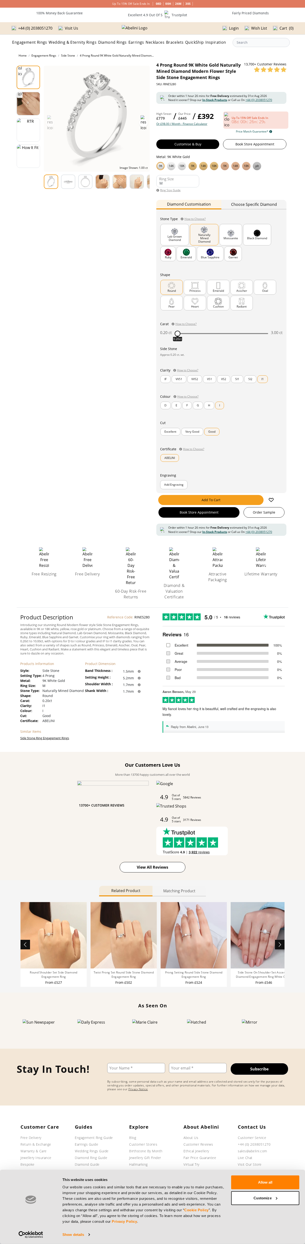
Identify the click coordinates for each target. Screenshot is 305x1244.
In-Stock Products (214, 100)
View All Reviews (152, 867)
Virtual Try (191, 1164)
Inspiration (215, 42)
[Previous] (25, 944)
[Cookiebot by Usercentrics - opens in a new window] (31, 1234)
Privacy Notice (138, 1089)
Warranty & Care (33, 1151)
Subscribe (259, 1069)
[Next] (280, 944)
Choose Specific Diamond (254, 204)
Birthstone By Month (146, 1151)
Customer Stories (143, 1144)
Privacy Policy (124, 1221)
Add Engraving (173, 485)
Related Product (125, 890)
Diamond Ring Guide (91, 1157)
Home (23, 55)
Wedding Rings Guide (92, 1151)
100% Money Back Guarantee (59, 13)
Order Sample (264, 512)
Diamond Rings (112, 42)
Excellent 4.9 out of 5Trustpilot (157, 15)
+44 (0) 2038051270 (258, 100)
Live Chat (245, 1157)
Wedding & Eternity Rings (73, 42)
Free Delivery (30, 1137)
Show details (73, 1235)
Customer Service (252, 1137)
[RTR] (28, 130)
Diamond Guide (87, 1164)
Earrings (136, 42)
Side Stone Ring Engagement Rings (44, 738)
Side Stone (68, 55)
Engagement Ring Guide (94, 1137)
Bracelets (175, 42)
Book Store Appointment (254, 144)
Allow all (265, 1182)
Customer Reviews (198, 1144)
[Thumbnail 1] (28, 77)
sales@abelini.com (252, 1151)
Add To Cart (211, 500)
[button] (221, 165)
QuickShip (194, 42)
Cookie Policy (196, 1210)
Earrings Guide (86, 1144)
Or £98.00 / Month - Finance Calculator (181, 124)
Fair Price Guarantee (199, 1157)
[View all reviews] (270, 69)
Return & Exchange (35, 1144)
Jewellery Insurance (35, 1157)
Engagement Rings (29, 42)
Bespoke (27, 1164)
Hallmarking (138, 1164)
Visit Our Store (250, 1164)
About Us (190, 1137)
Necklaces (155, 42)
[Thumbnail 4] (28, 156)
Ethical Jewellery (196, 1151)
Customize (263, 1198)
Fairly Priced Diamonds (250, 13)
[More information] (139, 671)
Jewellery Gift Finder (145, 1157)
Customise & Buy (187, 144)
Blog (132, 1137)
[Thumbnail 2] (28, 103)
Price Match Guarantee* (252, 131)
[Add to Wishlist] (271, 500)
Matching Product (179, 890)
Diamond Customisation (189, 204)
